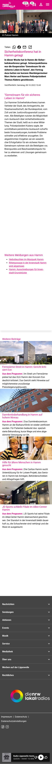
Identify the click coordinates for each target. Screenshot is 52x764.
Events (5, 628)
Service (6, 643)
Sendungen (8, 612)
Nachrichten (8, 604)
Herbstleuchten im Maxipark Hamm (26, 259)
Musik (5, 635)
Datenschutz (21, 716)
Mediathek (7, 651)
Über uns (6, 659)
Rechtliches (8, 675)
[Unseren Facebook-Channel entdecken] (2, 726)
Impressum (6, 716)
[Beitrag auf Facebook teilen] (19, 47)
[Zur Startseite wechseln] (9, 5)
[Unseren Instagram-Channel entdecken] (7, 726)
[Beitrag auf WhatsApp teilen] (14, 47)
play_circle (41, 757)
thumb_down (36, 757)
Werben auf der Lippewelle (15, 667)
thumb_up (46, 757)
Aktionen (6, 620)
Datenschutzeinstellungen (13, 721)
